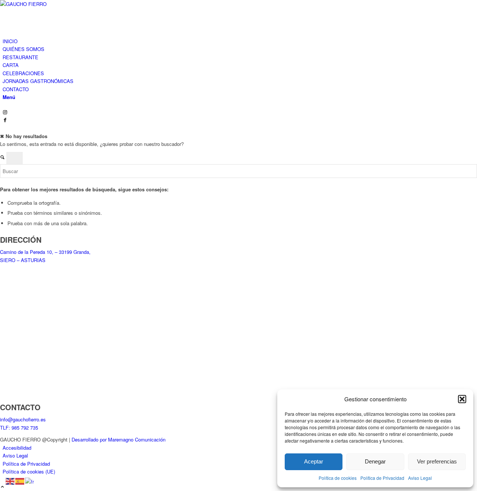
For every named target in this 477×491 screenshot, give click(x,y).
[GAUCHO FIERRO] (56, 3)
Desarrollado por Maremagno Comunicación (118, 439)
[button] (462, 399)
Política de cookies (338, 478)
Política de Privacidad (382, 478)
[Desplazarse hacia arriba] (2, 487)
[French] (30, 480)
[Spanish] (20, 480)
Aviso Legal (420, 478)
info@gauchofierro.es (23, 419)
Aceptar (313, 461)
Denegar (375, 461)
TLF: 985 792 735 (19, 427)
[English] (10, 480)
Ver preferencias (437, 461)
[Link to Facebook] (5, 120)
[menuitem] (240, 41)
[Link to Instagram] (5, 112)
